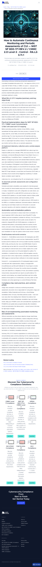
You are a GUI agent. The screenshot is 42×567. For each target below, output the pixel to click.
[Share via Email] (25, 74)
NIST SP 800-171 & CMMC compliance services (23, 371)
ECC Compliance (5, 534)
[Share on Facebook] (24, 74)
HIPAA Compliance (6, 529)
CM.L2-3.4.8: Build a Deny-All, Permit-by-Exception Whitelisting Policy (18, 364)
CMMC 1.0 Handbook (6, 551)
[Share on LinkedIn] (20, 74)
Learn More (10, 436)
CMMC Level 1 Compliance (7, 525)
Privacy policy (24, 540)
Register (3, 521)
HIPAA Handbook (5, 549)
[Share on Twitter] (22, 74)
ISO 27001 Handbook (6, 544)
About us (23, 519)
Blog (9, 7)
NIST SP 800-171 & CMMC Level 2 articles (21, 369)
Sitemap (22, 546)
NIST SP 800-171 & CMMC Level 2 (18, 7)
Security (22, 544)
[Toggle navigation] (39, 3)
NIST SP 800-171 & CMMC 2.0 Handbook (10, 542)
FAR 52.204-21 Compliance (7, 532)
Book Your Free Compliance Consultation (21, 78)
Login (3, 519)
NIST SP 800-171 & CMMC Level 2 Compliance (11, 527)
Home (5, 7)
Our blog (3, 540)
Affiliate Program (24, 523)
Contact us (23, 525)
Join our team (24, 521)
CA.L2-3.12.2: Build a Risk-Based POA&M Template (14, 366)
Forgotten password (6, 523)
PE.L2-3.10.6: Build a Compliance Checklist (13, 362)
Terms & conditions (25, 542)
